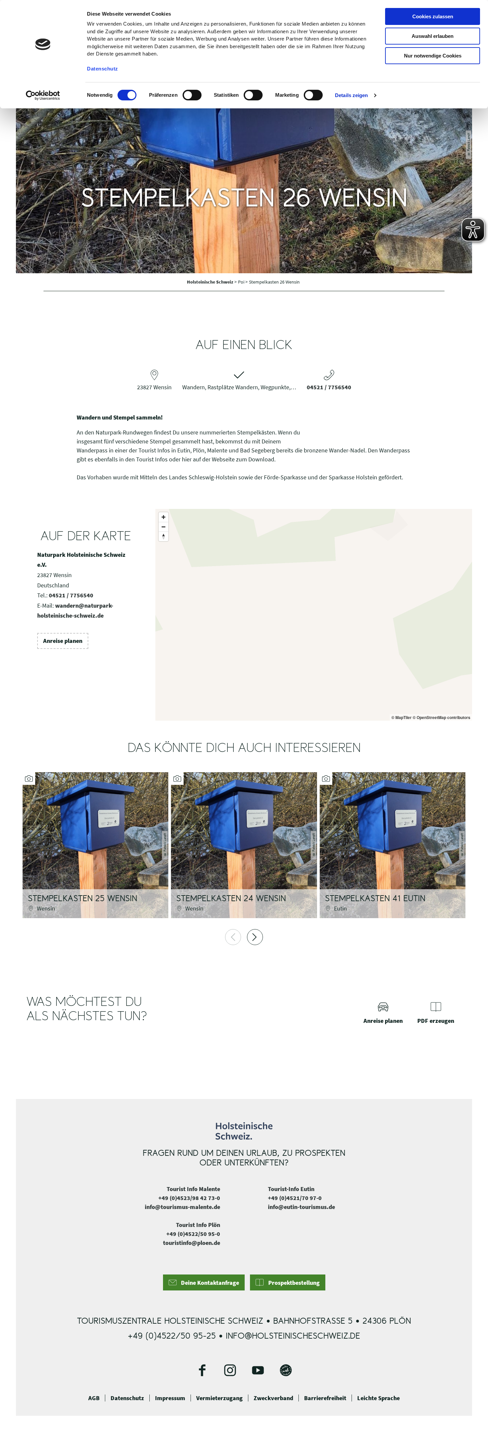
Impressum (170, 1398)
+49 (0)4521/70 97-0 (295, 1198)
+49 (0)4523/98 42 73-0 (189, 1198)
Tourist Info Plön (198, 1225)
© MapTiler (401, 717)
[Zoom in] (163, 517)
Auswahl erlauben (432, 36)
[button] (62, 641)
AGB (94, 1398)
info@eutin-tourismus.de (301, 1207)
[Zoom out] (163, 527)
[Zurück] (233, 937)
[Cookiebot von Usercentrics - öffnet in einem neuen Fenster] (43, 95)
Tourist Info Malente (193, 1189)
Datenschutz (127, 1398)
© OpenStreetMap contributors (441, 717)
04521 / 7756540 (329, 387)
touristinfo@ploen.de (191, 1243)
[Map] (313, 615)
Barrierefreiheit (325, 1398)
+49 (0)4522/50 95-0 (193, 1234)
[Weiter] (255, 937)
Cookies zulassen (432, 16)
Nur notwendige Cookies (432, 56)
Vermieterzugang (219, 1398)
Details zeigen (351, 95)
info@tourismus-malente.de (182, 1207)
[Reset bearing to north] (163, 536)
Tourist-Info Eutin (291, 1189)
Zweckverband (273, 1398)
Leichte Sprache (378, 1398)
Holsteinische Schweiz (210, 282)
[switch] (192, 95)
